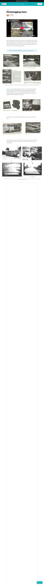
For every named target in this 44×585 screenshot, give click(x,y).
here (22, 50)
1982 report (9, 89)
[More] (26, 4)
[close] (43, 1)
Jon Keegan (11, 14)
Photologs (8, 9)
